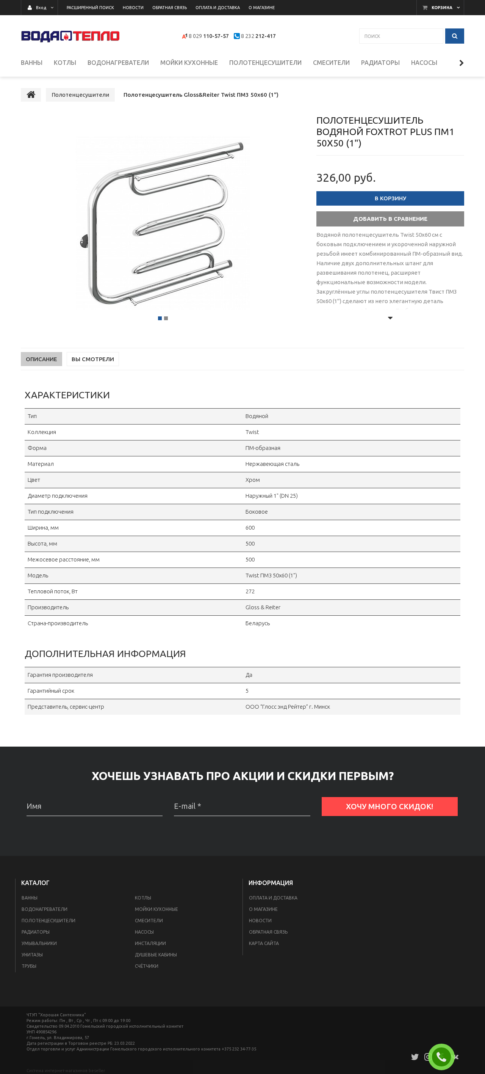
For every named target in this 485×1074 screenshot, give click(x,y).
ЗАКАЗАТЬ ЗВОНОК (444, 1057)
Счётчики (146, 966)
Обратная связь (268, 931)
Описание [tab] (41, 359)
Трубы (29, 966)
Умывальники (39, 943)
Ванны (30, 897)
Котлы (143, 897)
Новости (260, 920)
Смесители (149, 920)
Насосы (144, 931)
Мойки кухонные (156, 909)
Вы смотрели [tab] (93, 359)
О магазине (263, 909)
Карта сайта (264, 943)
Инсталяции (150, 943)
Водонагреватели (44, 909)
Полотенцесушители (48, 920)
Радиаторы (36, 931)
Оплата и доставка (273, 897)
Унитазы (32, 954)
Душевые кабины (156, 954)
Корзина (442, 7)
